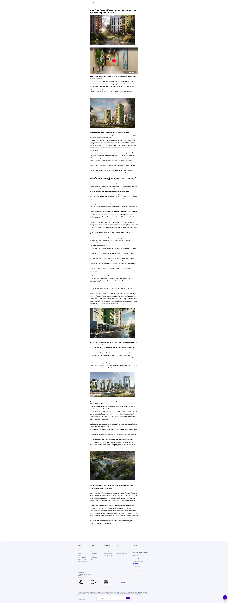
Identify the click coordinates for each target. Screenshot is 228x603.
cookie (105, 598)
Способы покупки (120, 2)
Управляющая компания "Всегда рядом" (84, 575)
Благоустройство (81, 572)
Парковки (118, 549)
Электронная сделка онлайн (109, 555)
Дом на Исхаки (94, 557)
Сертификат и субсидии (108, 553)
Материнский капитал (108, 551)
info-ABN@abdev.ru (136, 566)
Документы (80, 570)
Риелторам (110, 2)
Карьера (79, 549)
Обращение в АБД (138, 577)
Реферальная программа (82, 561)
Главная (79, 5)
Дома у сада (93, 551)
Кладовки (118, 551)
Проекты (91, 2)
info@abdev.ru (135, 563)
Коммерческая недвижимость (121, 553)
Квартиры (118, 547)
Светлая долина (94, 553)
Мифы (92, 559)
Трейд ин (105, 549)
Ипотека (105, 547)
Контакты (105, 2)
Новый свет (93, 549)
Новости (79, 553)
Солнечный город (94, 555)
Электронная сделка (82, 559)
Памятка (79, 568)
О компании (80, 547)
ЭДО (79, 566)
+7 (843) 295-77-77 (136, 545)
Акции (100, 2)
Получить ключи (81, 563)
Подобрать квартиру (82, 557)
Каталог (96, 2)
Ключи (114, 2)
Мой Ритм (93, 547)
